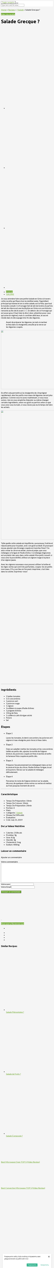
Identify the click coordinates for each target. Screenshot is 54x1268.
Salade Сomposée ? (14, 1136)
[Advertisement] (20, 1229)
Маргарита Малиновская (12, 923)
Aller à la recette (8, 14)
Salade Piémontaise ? (15, 1012)
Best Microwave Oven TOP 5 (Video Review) (20, 1162)
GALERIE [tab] (10, 294)
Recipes (11, 10)
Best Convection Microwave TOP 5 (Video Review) (23, 1188)
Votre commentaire (9, 861)
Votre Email (6, 887)
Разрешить (32, 1265)
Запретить (45, 1265)
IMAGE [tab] (9, 292)
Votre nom (5, 884)
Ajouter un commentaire (11, 857)
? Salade (20, 10)
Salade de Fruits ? (13, 1074)
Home (3, 10)
